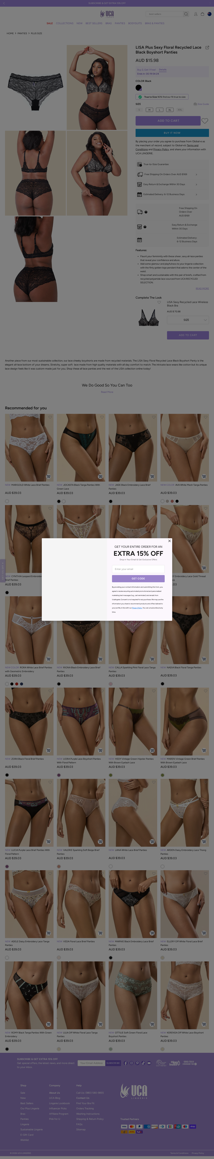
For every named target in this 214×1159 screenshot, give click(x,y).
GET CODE (138, 578)
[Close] (169, 541)
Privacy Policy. (137, 608)
